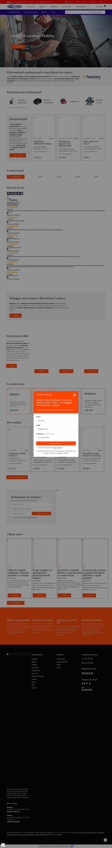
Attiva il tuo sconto (56, 443)
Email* (38, 425)
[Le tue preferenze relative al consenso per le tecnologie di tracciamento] (3, 845)
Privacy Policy (57, 448)
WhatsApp (45, 434)
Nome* (38, 417)
